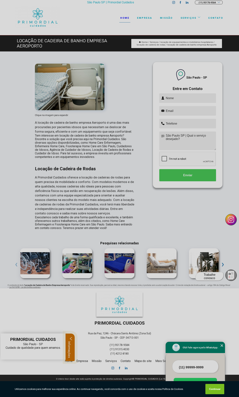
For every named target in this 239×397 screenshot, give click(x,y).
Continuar (215, 389)
